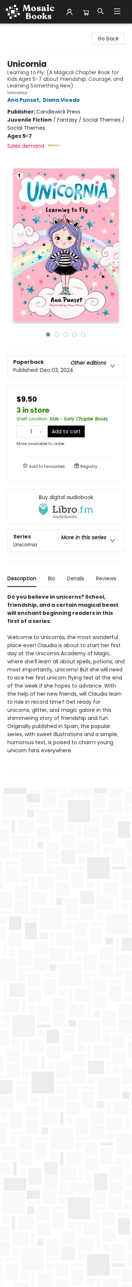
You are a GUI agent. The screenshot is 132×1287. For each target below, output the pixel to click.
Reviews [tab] (106, 578)
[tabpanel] (66, 682)
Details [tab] (75, 578)
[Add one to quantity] (40, 431)
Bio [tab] (51, 578)
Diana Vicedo (61, 100)
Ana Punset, (24, 100)
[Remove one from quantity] (21, 431)
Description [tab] (21, 578)
